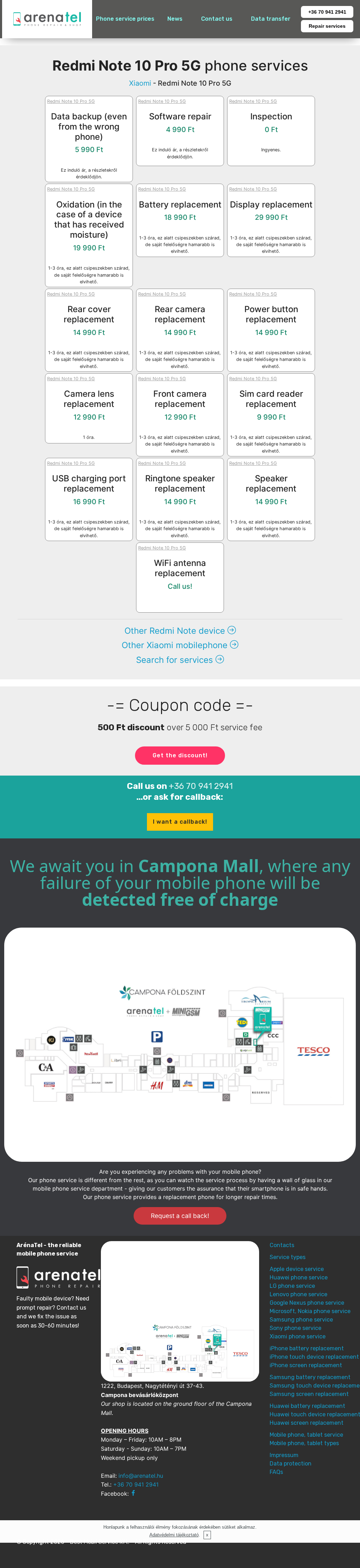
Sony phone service (295, 1328)
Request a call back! (180, 1215)
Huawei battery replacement (307, 1406)
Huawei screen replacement (306, 1422)
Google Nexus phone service (307, 1302)
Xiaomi (140, 83)
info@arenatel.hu (140, 1475)
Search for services (176, 660)
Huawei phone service (299, 1277)
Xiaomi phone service (298, 1336)
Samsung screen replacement (309, 1394)
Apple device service (297, 1269)
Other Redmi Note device (175, 631)
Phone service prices (125, 18)
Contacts (282, 1245)
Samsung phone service (301, 1319)
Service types (288, 1257)
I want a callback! (180, 821)
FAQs (276, 1472)
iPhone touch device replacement (314, 1356)
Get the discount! (180, 755)
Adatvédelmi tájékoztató (174, 1534)
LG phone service (292, 1286)
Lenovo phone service (298, 1294)
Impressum (284, 1455)
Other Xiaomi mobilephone (176, 645)
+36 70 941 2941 (327, 12)
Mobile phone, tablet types (304, 1443)
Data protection (290, 1463)
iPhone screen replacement (306, 1365)
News (174, 18)
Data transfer (270, 18)
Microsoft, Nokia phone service (310, 1311)
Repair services (327, 26)
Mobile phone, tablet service (306, 1434)
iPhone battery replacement (307, 1348)
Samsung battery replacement (310, 1377)
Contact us (216, 18)
